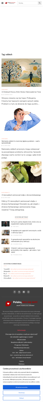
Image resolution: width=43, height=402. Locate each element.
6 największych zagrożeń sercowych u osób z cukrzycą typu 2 (26, 231)
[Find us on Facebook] (14, 292)
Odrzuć (21, 398)
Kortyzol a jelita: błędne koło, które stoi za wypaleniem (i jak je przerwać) (26, 223)
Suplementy (6, 192)
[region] (21, 384)
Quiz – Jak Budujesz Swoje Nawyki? (21, 357)
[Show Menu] (2, 3)
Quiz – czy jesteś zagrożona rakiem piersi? (21, 355)
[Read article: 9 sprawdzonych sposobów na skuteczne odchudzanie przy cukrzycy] (6, 241)
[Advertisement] (21, 28)
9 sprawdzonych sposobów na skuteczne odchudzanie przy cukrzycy (25, 240)
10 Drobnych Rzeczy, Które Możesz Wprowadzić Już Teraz (21, 92)
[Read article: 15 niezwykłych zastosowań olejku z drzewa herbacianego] (22, 175)
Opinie (21, 361)
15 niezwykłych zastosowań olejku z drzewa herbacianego (21, 195)
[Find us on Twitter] (19, 292)
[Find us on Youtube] (23, 292)
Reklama (21, 364)
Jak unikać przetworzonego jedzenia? (22, 269)
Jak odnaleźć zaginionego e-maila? (21, 337)
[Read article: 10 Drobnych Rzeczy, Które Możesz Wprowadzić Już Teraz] (22, 72)
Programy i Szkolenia (21, 345)
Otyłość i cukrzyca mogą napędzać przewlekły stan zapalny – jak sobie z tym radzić (25, 250)
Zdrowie (5, 89)
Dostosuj (21, 392)
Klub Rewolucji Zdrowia (21, 348)
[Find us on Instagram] (28, 292)
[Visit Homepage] (10, 3)
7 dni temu (15, 226)
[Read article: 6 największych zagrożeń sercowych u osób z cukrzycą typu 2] (6, 232)
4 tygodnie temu (17, 235)
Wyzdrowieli (21, 339)
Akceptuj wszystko (22, 387)
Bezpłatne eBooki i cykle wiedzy (21, 342)
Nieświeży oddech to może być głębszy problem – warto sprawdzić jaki (21, 142)
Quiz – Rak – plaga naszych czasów (21, 352)
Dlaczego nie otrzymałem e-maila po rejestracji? (22, 334)
